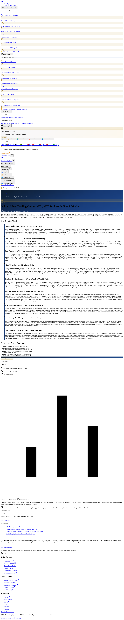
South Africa (7, 599)
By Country (6, 126)
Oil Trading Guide (17, 123)
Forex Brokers (6, 54)
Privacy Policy (4, 618)
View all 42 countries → (7, 612)
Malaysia (6, 609)
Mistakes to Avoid (18, 117)
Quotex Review (8, 561)
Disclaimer (11, 618)
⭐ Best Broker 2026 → (7, 185)
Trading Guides (5, 111)
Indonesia (6, 606)
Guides (6, 194)
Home (5, 190)
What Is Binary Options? (10, 580)
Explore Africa (5, 153)
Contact (18, 618)
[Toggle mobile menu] (11, 155)
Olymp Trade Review (10, 573)
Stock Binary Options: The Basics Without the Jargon (20, 534)
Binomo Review (8, 568)
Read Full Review (6, 520)
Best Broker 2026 (5, 155)
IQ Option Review (9, 563)
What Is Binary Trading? (7, 117)
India (5, 604)
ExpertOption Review (10, 570)
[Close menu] (13, 160)
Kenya (6, 602)
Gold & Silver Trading (7, 123)
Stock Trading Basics (9, 590)
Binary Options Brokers (9, 8)
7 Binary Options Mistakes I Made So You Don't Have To (21, 529)
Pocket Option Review (10, 566)
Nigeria (6, 597)
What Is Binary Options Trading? (15, 526)
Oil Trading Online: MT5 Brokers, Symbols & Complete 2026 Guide (24, 531)
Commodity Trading (27, 123)
